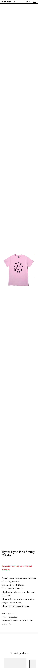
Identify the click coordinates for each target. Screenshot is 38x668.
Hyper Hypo (11, 613)
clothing (30, 620)
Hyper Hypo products (18, 620)
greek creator (6, 624)
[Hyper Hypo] (8, 2)
